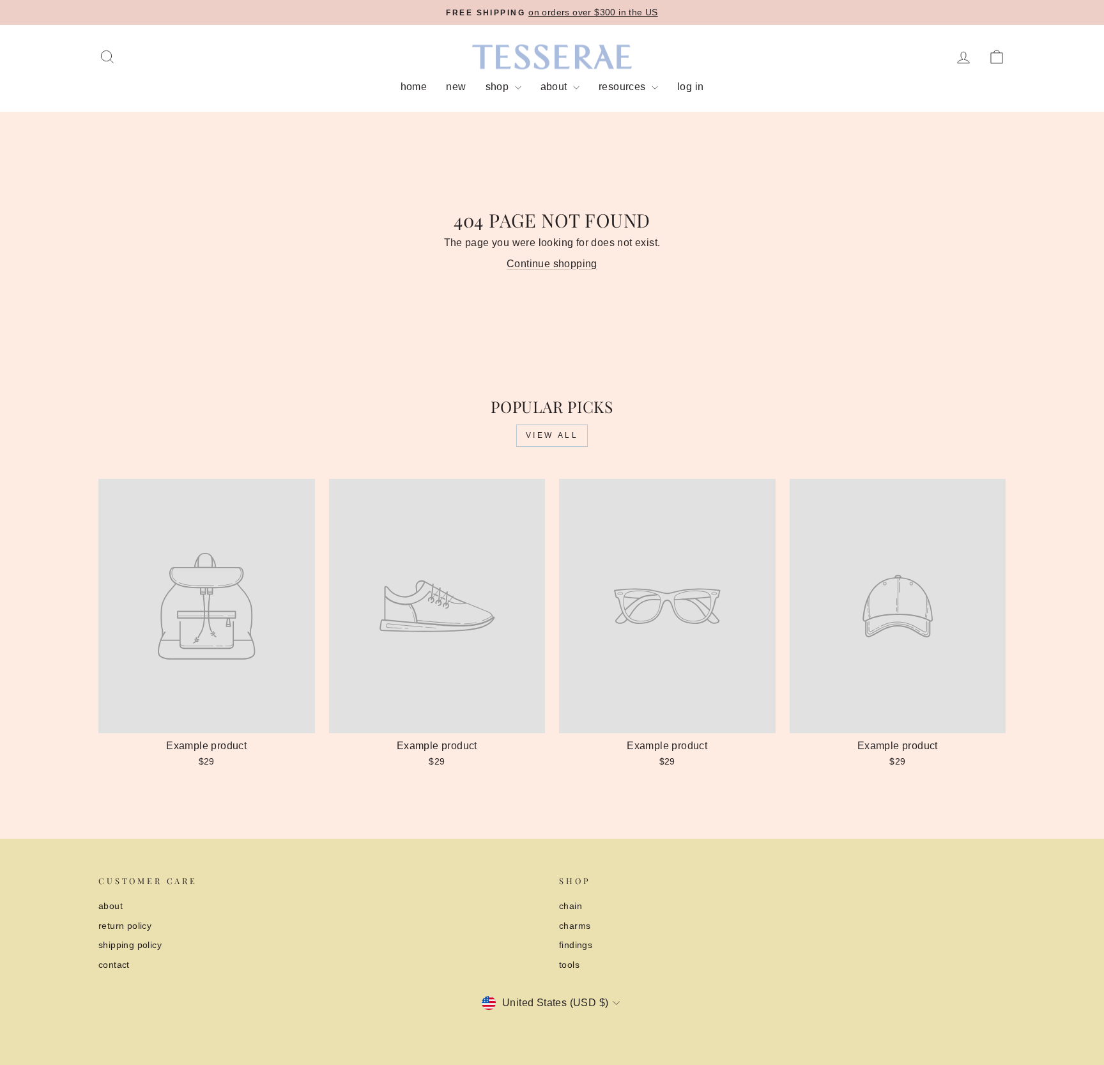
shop (499, 86)
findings (575, 945)
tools (569, 965)
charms (574, 926)
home (414, 86)
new (456, 86)
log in (690, 86)
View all (552, 435)
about (555, 86)
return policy (124, 926)
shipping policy (130, 945)
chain (570, 906)
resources (623, 86)
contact (114, 965)
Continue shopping (552, 263)
